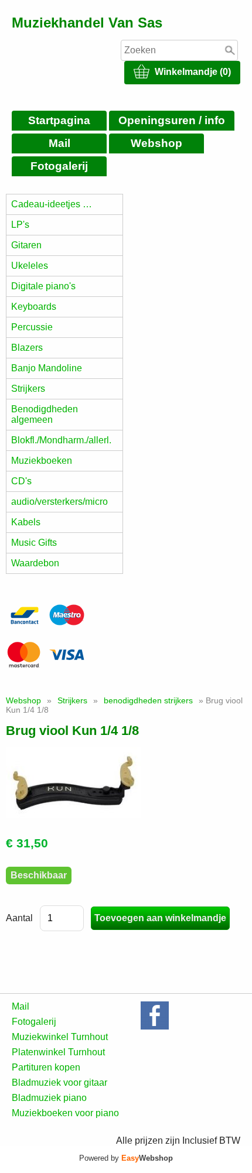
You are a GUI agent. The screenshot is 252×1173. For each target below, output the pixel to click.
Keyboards (33, 307)
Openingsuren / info (171, 120)
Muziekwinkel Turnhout (60, 1037)
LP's (20, 225)
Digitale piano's (43, 286)
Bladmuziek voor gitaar (59, 1082)
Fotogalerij (59, 166)
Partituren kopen (46, 1067)
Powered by (126, 1158)
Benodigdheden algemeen (44, 414)
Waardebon (35, 563)
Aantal (19, 918)
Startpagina (59, 120)
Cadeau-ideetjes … (51, 204)
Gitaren (26, 245)
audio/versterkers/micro (59, 502)
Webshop (156, 143)
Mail (59, 143)
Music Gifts (34, 543)
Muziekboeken (41, 461)
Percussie (32, 327)
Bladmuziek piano (49, 1098)
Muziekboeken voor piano (65, 1113)
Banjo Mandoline (46, 368)
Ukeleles (29, 266)
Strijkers (28, 389)
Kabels (25, 522)
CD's (21, 481)
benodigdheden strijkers (148, 700)
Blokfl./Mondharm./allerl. (61, 440)
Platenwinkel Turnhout (58, 1052)
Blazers (27, 348)
